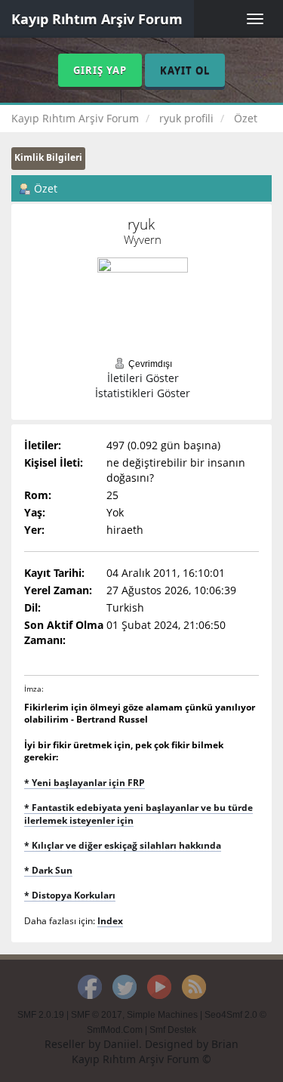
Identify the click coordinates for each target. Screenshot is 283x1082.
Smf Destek (172, 1030)
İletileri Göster (143, 378)
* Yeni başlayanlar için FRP (84, 782)
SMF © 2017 (96, 1015)
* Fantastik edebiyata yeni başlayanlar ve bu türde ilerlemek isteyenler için (138, 813)
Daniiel (121, 1044)
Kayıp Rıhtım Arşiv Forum (97, 19)
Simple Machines (162, 1015)
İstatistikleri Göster (142, 393)
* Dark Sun (48, 870)
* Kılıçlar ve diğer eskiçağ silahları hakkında (122, 845)
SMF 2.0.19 (40, 1015)
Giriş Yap (100, 70)
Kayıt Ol (185, 70)
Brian (224, 1044)
